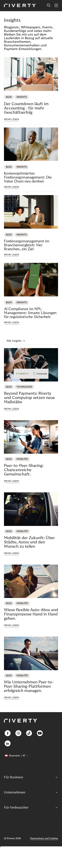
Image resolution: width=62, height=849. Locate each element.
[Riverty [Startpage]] (20, 5)
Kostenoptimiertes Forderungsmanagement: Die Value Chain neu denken (28, 177)
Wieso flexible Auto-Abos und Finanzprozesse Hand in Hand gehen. (31, 614)
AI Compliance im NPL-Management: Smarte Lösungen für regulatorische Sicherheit (30, 313)
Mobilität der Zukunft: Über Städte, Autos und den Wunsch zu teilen (29, 542)
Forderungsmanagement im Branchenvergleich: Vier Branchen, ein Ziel (26, 245)
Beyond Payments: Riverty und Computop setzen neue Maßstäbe (29, 397)
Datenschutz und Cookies (44, 838)
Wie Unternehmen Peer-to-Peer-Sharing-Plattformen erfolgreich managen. (29, 686)
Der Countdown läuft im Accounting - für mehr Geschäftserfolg (26, 108)
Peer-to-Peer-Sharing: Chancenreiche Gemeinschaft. (23, 470)
